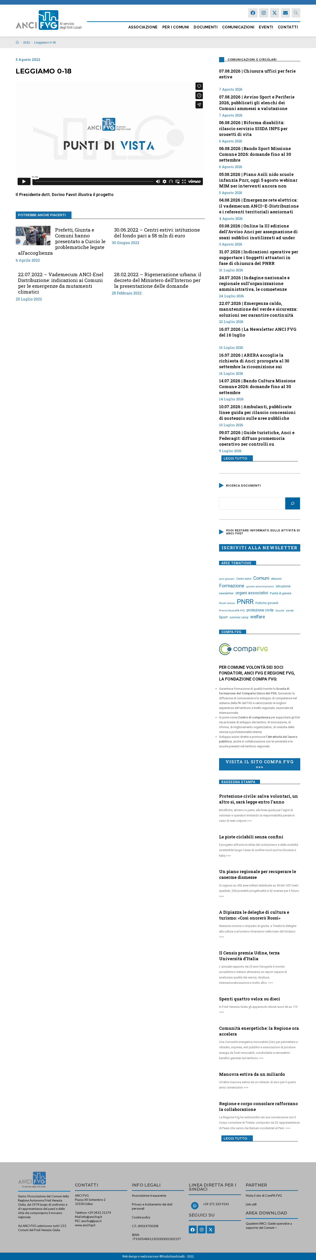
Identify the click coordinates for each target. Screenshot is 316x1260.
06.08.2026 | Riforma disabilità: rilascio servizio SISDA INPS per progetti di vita (253, 128)
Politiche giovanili (266, 603)
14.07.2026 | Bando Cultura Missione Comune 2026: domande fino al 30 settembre (257, 386)
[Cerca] (292, 503)
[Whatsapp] (194, 1205)
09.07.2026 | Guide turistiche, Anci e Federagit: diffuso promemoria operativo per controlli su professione (256, 438)
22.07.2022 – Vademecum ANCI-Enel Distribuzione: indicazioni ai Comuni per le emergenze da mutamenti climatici (60, 283)
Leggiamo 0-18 (45, 42)
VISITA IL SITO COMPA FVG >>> (260, 764)
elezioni (276, 578)
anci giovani (226, 578)
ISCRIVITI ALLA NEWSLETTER (259, 547)
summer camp (238, 617)
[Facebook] (252, 13)
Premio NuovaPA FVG (232, 610)
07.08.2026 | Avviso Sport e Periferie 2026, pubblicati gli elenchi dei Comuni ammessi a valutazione (256, 102)
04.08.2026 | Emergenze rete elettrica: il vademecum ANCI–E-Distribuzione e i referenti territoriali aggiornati (259, 205)
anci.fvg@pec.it (91, 1221)
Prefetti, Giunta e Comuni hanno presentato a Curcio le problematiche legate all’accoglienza (61, 241)
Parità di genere (280, 593)
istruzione (283, 586)
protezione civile (260, 610)
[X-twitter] (274, 13)
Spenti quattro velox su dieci (249, 999)
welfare (257, 616)
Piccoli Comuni (227, 603)
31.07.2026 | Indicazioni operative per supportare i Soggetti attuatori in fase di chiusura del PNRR (258, 257)
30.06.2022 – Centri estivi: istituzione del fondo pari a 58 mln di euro (157, 233)
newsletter (226, 593)
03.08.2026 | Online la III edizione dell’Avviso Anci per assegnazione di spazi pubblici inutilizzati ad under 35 (258, 231)
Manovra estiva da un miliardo (252, 1074)
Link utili (251, 1204)
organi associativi (251, 592)
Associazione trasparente (149, 1195)
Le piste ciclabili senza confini (251, 837)
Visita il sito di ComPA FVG (264, 1195)
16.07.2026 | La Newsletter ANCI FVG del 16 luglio (258, 332)
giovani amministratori (260, 586)
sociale (290, 610)
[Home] (17, 42)
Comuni (261, 578)
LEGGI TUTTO (235, 458)
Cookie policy (141, 1217)
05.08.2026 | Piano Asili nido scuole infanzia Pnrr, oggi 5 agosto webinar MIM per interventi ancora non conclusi (258, 180)
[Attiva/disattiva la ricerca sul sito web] (296, 13)
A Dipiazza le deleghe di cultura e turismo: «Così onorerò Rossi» (254, 915)
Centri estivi (243, 578)
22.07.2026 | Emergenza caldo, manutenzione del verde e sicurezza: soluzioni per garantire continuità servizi (258, 308)
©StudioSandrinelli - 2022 (176, 1256)
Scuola (280, 610)
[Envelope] (285, 13)
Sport (223, 617)
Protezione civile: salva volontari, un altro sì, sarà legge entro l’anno (258, 799)
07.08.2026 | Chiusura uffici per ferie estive (257, 74)
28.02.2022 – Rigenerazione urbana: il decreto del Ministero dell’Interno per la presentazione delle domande (157, 280)
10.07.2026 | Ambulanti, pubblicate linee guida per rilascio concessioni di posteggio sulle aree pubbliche (257, 412)
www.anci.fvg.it (85, 1225)
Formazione (231, 586)
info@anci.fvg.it (91, 1217)
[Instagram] (263, 13)
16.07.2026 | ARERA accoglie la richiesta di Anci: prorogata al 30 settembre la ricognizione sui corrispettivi (254, 360)
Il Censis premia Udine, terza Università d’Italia (249, 955)
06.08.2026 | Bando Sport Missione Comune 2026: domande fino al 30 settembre (255, 154)
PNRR (245, 602)
